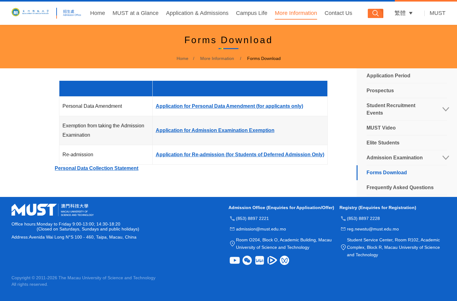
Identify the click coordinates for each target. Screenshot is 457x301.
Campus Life (251, 13)
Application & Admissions (197, 13)
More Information (296, 13)
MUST (437, 13)
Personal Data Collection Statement (96, 168)
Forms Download (264, 58)
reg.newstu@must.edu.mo (373, 228)
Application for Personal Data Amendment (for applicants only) (229, 106)
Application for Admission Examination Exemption (215, 130)
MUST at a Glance (136, 13)
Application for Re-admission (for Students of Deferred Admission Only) (240, 154)
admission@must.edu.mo (261, 228)
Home (97, 13)
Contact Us (338, 13)
